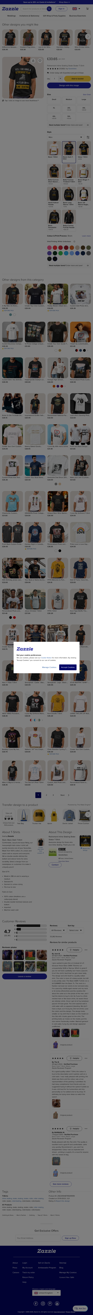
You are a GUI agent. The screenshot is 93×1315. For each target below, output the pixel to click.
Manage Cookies (49, 667)
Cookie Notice (46, 658)
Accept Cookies (68, 667)
